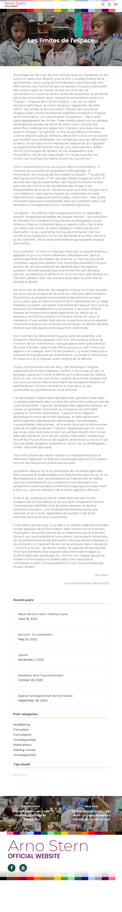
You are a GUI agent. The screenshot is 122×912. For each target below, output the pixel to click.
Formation (21, 729)
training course (24, 750)
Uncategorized (24, 740)
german (16, 775)
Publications (22, 745)
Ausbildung (21, 724)
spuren (24, 775)
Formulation (61, 27)
